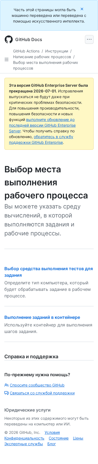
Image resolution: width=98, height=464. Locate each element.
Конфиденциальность (24, 438)
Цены (78, 438)
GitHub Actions (26, 51)
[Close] (82, 9)
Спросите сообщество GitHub (37, 385)
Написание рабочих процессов (42, 56)
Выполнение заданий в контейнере (42, 317)
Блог (51, 443)
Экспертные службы (23, 443)
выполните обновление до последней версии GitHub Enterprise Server (42, 125)
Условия (52, 432)
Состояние (59, 438)
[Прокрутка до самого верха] (86, 452)
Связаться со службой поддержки (42, 393)
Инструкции (56, 51)
